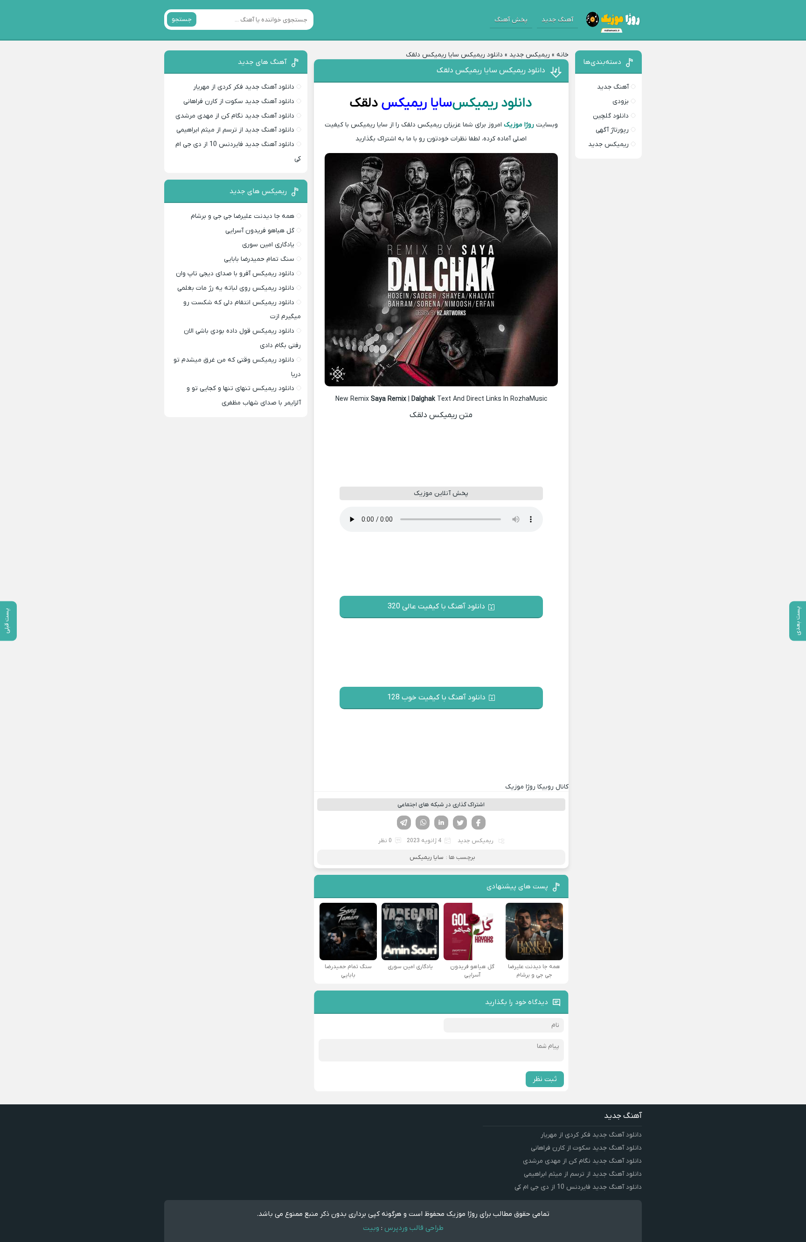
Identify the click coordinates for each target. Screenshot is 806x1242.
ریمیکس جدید (529, 54)
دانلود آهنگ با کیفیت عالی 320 (436, 606)
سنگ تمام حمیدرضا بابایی (259, 259)
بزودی (620, 101)
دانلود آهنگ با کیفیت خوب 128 (436, 697)
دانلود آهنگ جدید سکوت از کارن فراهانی (238, 101)
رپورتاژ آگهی (612, 130)
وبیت (371, 1228)
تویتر (460, 823)
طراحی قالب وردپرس (414, 1228)
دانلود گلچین (611, 116)
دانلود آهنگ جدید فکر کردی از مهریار (243, 87)
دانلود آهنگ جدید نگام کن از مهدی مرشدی (234, 116)
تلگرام (404, 823)
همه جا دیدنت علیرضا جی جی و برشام (242, 216)
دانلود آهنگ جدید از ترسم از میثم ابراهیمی (235, 130)
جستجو (182, 19)
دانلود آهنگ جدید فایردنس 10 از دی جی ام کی (578, 1187)
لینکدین (441, 823)
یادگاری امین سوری (268, 244)
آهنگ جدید (557, 19)
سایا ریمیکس (417, 103)
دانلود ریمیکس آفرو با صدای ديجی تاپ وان (235, 273)
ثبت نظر (545, 1079)
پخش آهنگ (511, 19)
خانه (562, 54)
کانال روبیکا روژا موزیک (537, 786)
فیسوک (479, 823)
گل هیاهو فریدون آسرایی (259, 230)
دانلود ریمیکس (492, 103)
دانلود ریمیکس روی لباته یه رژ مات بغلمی (235, 288)
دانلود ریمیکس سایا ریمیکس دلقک (491, 70)
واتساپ (423, 823)
